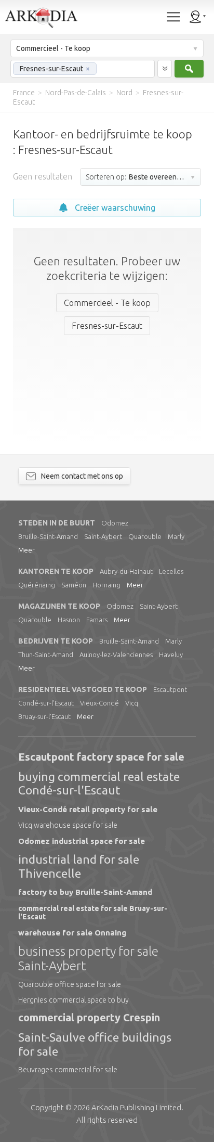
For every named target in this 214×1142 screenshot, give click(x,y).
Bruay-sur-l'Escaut (44, 716)
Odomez (114, 523)
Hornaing (106, 584)
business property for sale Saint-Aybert (88, 958)
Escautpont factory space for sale (101, 757)
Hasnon (69, 619)
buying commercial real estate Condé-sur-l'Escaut (99, 783)
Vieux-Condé (99, 703)
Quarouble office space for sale (69, 984)
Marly (176, 536)
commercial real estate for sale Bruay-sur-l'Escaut (92, 912)
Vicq (131, 703)
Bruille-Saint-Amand (48, 536)
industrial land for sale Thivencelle (78, 866)
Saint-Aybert (103, 536)
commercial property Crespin (89, 1017)
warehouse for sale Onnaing (72, 932)
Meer (26, 550)
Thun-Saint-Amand (45, 654)
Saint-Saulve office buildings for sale (94, 1044)
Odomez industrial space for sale (81, 841)
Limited (136, 1107)
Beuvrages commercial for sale (67, 1070)
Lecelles (171, 571)
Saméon (73, 584)
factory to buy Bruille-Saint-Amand (85, 892)
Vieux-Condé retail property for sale (87, 809)
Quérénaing (36, 584)
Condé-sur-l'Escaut (46, 703)
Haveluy (171, 654)
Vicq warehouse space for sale (67, 825)
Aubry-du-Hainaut (126, 571)
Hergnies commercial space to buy (73, 1000)
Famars (97, 619)
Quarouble (145, 536)
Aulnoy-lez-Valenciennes (116, 654)
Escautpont (170, 689)
